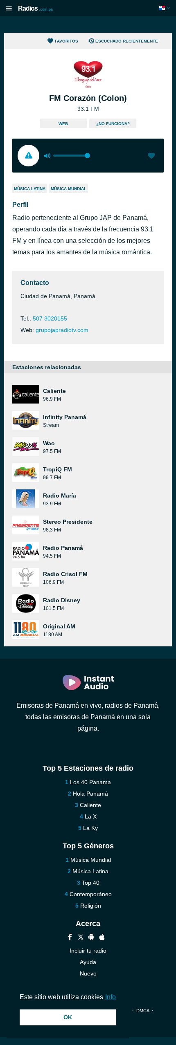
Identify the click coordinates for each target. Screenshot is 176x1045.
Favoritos (66, 41)
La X (91, 816)
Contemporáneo (91, 894)
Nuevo (88, 973)
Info (110, 996)
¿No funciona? (113, 123)
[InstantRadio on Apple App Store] (102, 938)
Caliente (90, 805)
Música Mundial (68, 188)
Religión (90, 905)
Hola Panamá (90, 793)
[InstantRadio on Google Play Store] (91, 938)
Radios (35, 8)
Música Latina (29, 188)
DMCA (142, 1010)
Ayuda (88, 962)
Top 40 (90, 882)
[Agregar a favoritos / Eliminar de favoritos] (151, 157)
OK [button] (67, 1017)
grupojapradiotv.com (62, 330)
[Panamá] (165, 7)
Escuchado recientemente (126, 41)
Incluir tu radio (88, 950)
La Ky (90, 828)
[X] (80, 938)
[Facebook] (70, 938)
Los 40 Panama (90, 782)
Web (63, 123)
